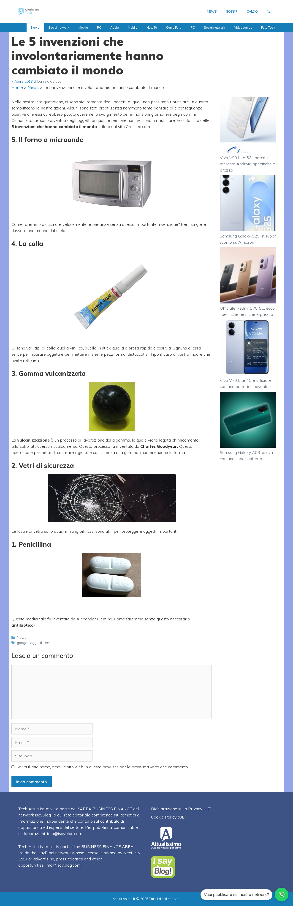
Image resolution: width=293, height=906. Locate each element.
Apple (114, 27)
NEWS (212, 11)
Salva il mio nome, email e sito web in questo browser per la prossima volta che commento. (102, 767)
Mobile (83, 27)
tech (47, 643)
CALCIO (252, 11)
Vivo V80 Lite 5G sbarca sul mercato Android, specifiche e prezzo (247, 164)
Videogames (243, 27)
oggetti (36, 643)
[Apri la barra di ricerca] (268, 11)
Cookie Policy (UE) (168, 817)
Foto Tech (268, 27)
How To (151, 27)
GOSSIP (232, 11)
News (35, 27)
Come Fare (174, 27)
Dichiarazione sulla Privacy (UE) (181, 808)
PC (99, 27)
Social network (58, 27)
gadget (23, 643)
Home (17, 87)
